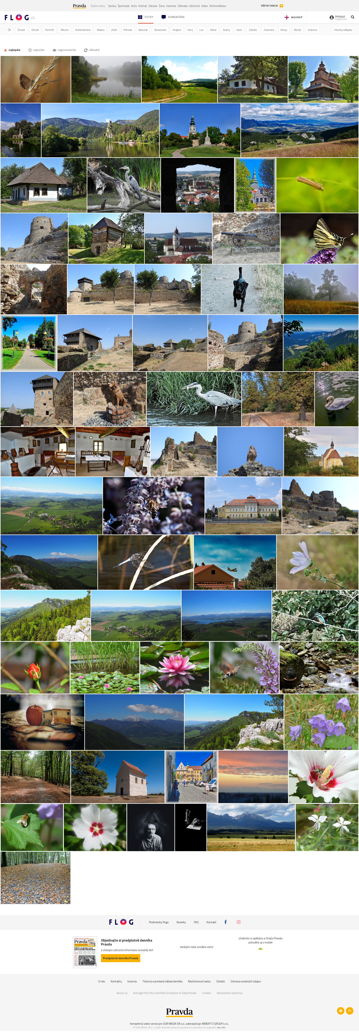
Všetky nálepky (343, 30)
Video (204, 6)
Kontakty (116, 981)
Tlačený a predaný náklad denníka (162, 981)
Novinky (181, 922)
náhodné (93, 50)
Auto (134, 6)
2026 (114, 30)
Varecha (171, 6)
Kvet (239, 30)
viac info (221, 1027)
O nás (101, 981)
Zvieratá (269, 30)
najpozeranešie (66, 50)
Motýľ (297, 30)
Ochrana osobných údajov (246, 981)
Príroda (128, 30)
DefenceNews (217, 6)
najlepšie (14, 50)
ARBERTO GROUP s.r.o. (215, 1024)
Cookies (206, 993)
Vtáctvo (312, 30)
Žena (162, 6)
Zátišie (253, 30)
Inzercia (132, 981)
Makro (101, 30)
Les (202, 30)
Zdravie (152, 6)
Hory (190, 30)
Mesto (65, 30)
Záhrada (182, 6)
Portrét (49, 30)
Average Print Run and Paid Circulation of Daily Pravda (164, 993)
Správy (112, 6)
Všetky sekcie (269, 5)
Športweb (124, 6)
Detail (35, 30)
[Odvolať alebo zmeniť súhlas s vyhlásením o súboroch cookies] (340, 1011)
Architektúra (82, 30)
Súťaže (220, 981)
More (213, 30)
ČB (9, 30)
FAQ (196, 922)
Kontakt (212, 922)
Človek (21, 30)
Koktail (143, 6)
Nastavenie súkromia (230, 993)
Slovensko (160, 30)
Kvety (226, 30)
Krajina (177, 30)
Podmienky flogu (159, 922)
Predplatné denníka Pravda (120, 958)
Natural (143, 30)
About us (122, 993)
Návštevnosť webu (199, 981)
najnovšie (39, 50)
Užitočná (194, 6)
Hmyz (283, 30)
